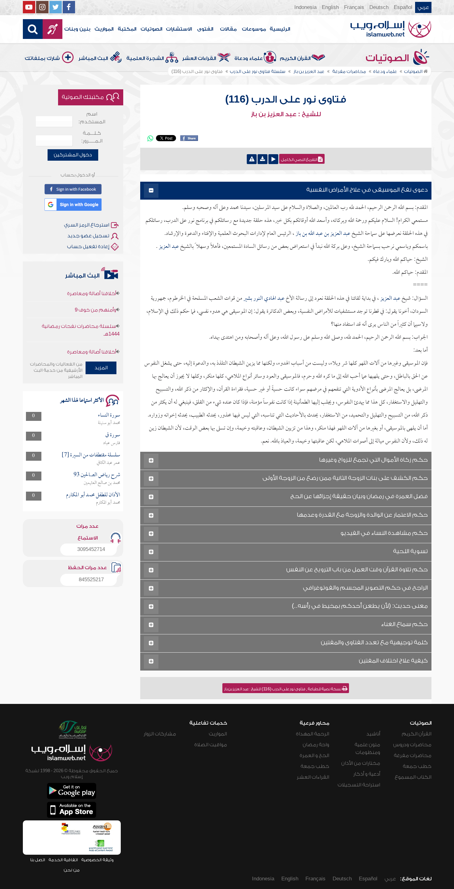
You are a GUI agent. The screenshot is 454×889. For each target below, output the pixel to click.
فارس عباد (111, 443)
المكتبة (127, 29)
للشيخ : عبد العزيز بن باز (286, 114)
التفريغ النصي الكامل (299, 160)
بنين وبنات (77, 29)
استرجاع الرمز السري (86, 225)
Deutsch (379, 7)
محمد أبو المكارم (108, 503)
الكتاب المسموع (413, 777)
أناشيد (373, 734)
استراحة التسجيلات (359, 785)
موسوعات (254, 29)
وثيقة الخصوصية (97, 859)
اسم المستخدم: (91, 118)
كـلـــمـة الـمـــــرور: (92, 137)
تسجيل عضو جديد (88, 236)
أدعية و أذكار (366, 774)
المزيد (101, 367)
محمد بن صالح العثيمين (102, 483)
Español (403, 7)
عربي (423, 7)
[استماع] (273, 159)
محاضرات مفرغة (412, 755)
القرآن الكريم (295, 58)
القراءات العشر (199, 58)
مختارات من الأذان (360, 763)
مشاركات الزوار (160, 734)
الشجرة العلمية (145, 58)
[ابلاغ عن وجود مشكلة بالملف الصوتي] (252, 159)
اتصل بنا (37, 859)
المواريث (104, 29)
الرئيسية (280, 29)
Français (354, 7)
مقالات (228, 29)
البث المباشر (93, 58)
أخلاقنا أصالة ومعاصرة (91, 341)
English (330, 7)
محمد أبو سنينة (109, 423)
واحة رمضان (316, 744)
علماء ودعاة (248, 58)
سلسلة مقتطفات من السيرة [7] (91, 455)
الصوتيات (151, 29)
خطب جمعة (417, 766)
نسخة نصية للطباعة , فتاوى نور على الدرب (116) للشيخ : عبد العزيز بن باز (283, 689)
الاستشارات (179, 29)
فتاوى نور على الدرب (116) (285, 99)
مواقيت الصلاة (210, 744)
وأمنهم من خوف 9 (95, 299)
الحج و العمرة (314, 755)
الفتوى (205, 29)
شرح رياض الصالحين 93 (97, 475)
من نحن (72, 870)
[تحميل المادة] (262, 159)
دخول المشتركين (73, 155)
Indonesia (305, 7)
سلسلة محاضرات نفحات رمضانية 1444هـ (81, 319)
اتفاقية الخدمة (63, 859)
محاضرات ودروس (412, 744)
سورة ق (112, 435)
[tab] (285, 191)
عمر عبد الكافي (108, 463)
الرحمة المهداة (312, 734)
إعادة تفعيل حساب (88, 246)
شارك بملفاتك (42, 58)
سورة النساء (109, 415)
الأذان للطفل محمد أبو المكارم (93, 495)
